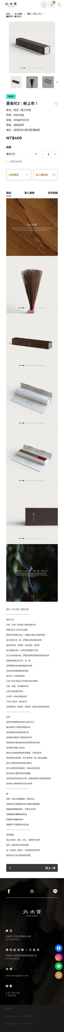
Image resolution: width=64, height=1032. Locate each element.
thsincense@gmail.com (17, 975)
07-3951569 (12, 939)
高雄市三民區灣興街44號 (18, 936)
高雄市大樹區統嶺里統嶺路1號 (21, 955)
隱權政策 (9, 1008)
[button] (57, 82)
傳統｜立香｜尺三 (34, 14)
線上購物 (18, 14)
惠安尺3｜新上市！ (14, 16)
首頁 (8, 14)
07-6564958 (12, 958)
